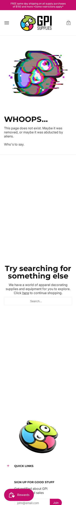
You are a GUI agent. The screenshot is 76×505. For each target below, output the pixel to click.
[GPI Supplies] (37, 22)
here (25, 293)
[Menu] (6, 22)
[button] (68, 22)
